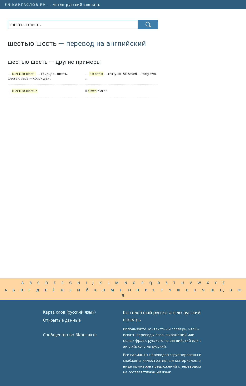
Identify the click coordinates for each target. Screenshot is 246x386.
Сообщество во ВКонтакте (70, 334)
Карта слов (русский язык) (69, 312)
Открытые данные (62, 320)
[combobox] (73, 24)
